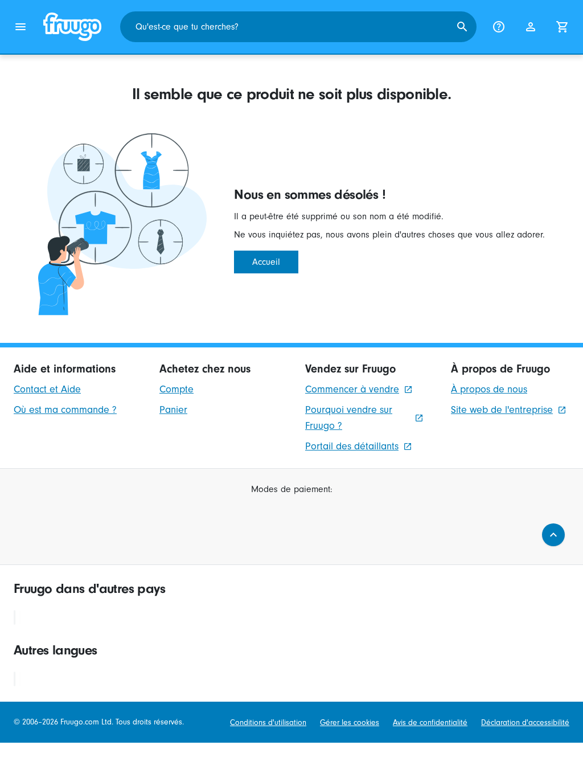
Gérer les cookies (349, 722)
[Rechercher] (462, 26)
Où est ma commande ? (65, 410)
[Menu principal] (20, 26)
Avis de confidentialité (430, 722)
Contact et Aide (47, 389)
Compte (176, 389)
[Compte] (530, 26)
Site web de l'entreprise (502, 410)
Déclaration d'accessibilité (525, 722)
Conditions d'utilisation (268, 722)
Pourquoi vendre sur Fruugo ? (348, 418)
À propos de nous (489, 389)
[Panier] (562, 26)
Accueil (266, 262)
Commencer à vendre (352, 389)
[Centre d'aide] (498, 26)
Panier (173, 410)
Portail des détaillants (352, 446)
